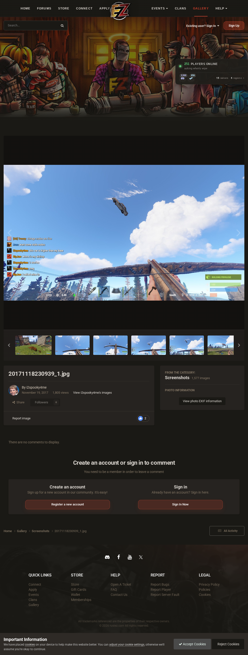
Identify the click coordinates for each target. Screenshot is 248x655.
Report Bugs (160, 584)
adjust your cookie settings (126, 644)
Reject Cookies (228, 644)
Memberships (81, 600)
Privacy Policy (209, 584)
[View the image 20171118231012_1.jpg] (110, 345)
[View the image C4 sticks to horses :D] (33, 345)
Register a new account (67, 504)
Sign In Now (180, 504)
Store (75, 584)
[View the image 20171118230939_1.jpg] (187, 345)
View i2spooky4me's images (92, 392)
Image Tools (225, 321)
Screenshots (177, 377)
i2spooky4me (36, 387)
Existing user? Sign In (201, 26)
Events (34, 595)
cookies (30, 644)
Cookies (205, 595)
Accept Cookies (194, 644)
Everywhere (46, 25)
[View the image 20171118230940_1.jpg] (148, 345)
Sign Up (234, 25)
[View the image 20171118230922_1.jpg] (225, 345)
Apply (33, 589)
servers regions (229, 78)
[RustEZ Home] (121, 10)
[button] (9, 345)
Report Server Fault (165, 595)
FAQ (114, 589)
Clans (33, 600)
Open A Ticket (121, 584)
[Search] (62, 25)
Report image (21, 418)
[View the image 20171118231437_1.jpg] (72, 345)
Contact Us (119, 595)
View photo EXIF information (202, 401)
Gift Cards (78, 589)
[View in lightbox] (124, 232)
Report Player (161, 589)
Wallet (75, 595)
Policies (204, 589)
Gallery (34, 605)
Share (19, 402)
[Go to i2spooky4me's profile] (13, 390)
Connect (35, 584)
